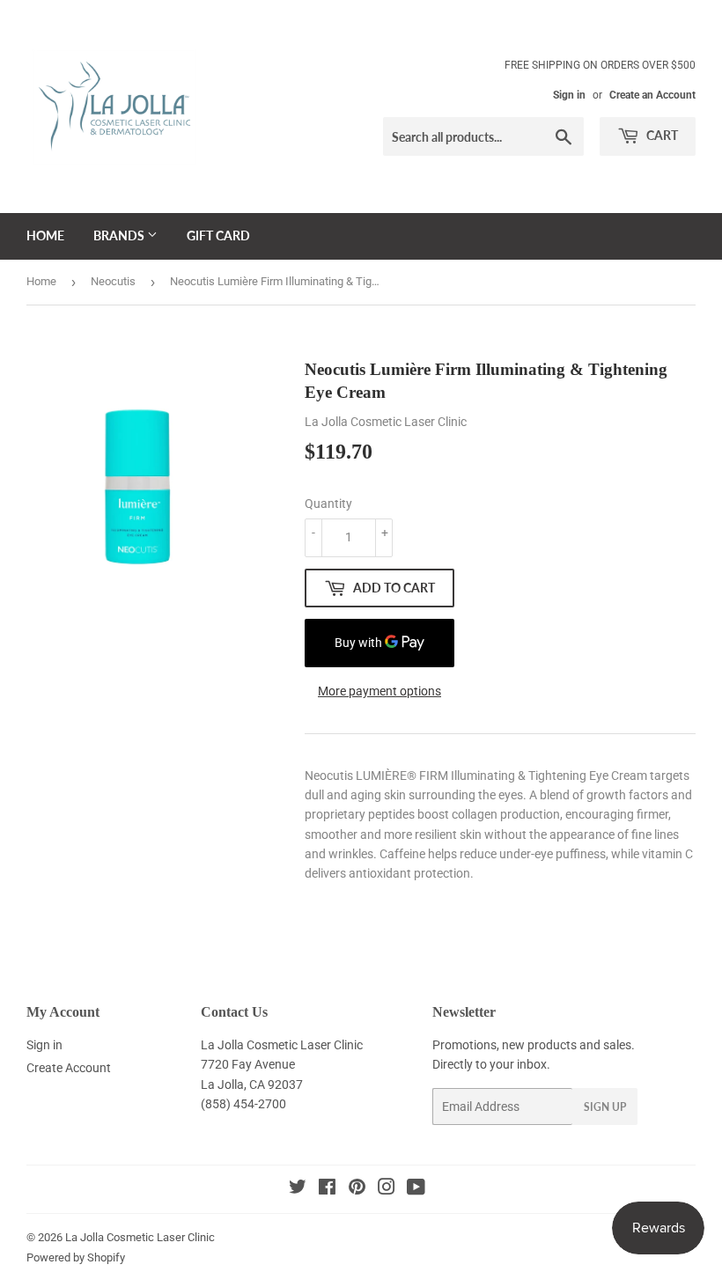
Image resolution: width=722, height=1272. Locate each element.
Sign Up (605, 1107)
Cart (661, 135)
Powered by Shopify (75, 1257)
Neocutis (113, 281)
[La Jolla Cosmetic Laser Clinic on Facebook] (327, 1189)
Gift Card (218, 235)
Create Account (68, 1068)
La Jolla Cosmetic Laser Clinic (140, 1237)
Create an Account (652, 95)
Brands (120, 235)
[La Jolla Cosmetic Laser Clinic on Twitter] (297, 1189)
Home (45, 235)
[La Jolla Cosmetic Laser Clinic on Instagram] (386, 1189)
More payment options (379, 691)
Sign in (569, 95)
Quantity (328, 503)
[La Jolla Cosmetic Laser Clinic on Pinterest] (357, 1189)
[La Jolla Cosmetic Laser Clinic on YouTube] (416, 1189)
